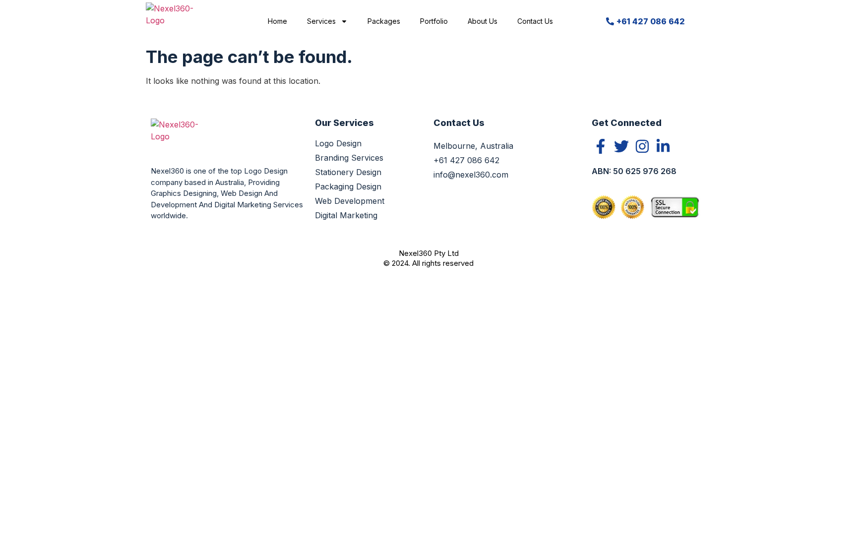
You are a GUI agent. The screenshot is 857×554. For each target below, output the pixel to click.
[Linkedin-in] (663, 146)
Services (321, 21)
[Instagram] (642, 146)
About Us (482, 21)
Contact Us (535, 21)
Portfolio (434, 21)
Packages (383, 21)
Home (277, 21)
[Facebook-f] (601, 146)
